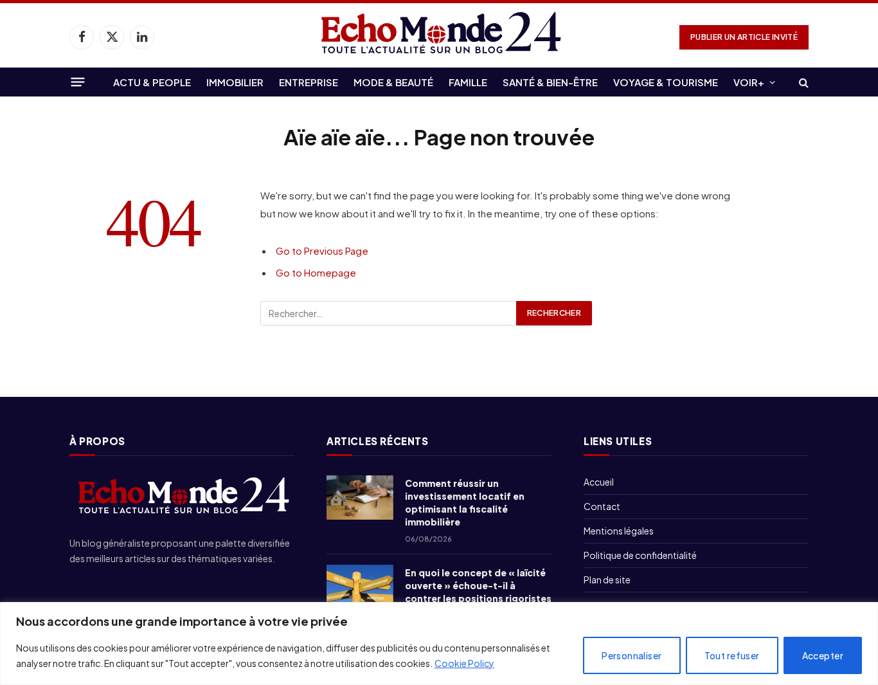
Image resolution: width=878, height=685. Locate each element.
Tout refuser (732, 655)
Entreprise (308, 82)
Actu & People (152, 82)
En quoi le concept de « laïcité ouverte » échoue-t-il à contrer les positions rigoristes (478, 585)
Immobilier (235, 82)
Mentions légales (619, 530)
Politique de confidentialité (640, 555)
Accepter (822, 655)
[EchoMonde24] (439, 37)
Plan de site (607, 579)
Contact (602, 506)
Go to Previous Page (322, 250)
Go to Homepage (316, 272)
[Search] (802, 82)
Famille (468, 82)
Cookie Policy (464, 663)
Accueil (599, 482)
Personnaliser (631, 655)
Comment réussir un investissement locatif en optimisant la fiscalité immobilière (464, 502)
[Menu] (78, 82)
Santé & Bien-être (550, 82)
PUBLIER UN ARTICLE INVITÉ (744, 37)
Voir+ (748, 82)
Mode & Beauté (393, 82)
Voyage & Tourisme (665, 82)
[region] (439, 643)
